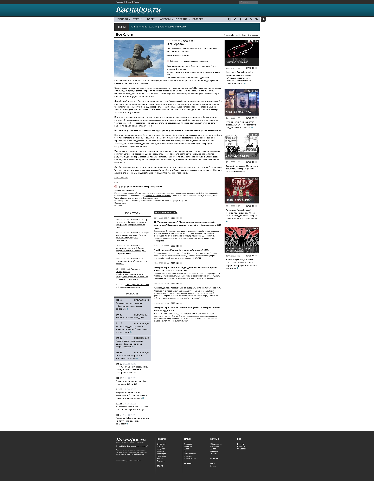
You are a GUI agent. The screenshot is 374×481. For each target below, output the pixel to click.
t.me (116, 182)
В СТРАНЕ (181, 19)
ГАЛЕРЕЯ (198, 19)
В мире (160, 459)
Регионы (160, 451)
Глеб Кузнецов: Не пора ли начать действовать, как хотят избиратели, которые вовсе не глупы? (132, 223)
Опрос (186, 451)
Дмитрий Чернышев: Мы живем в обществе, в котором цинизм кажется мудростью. (242, 169)
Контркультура (190, 454)
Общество (161, 449)
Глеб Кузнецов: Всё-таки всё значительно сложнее (132, 285)
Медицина (214, 446)
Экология (161, 461)
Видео (213, 466)
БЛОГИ (151, 19)
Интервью (188, 444)
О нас (128, 2)
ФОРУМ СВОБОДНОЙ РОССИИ (173, 27)
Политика (241, 446)
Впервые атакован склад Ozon (130, 317)
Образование (216, 444)
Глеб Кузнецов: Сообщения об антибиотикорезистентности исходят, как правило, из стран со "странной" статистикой (132, 274)
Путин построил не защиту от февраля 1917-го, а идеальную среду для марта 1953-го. (241, 125)
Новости (240, 444)
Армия (213, 449)
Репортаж (188, 446)
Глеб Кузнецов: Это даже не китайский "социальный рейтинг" (131, 261)
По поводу (188, 456)
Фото (212, 464)
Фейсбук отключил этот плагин (158, 196)
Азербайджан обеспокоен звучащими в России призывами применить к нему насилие (131, 395)
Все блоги (242, 35)
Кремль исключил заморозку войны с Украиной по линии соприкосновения (129, 344)
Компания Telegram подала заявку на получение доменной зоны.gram (132, 421)
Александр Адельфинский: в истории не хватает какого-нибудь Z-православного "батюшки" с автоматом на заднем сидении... (239, 78)
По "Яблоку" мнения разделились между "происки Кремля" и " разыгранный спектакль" (132, 370)
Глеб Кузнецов (121, 177)
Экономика (161, 456)
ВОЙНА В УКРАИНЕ (138, 27)
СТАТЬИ (137, 19)
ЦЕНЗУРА (153, 27)
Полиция (214, 451)
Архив (136, 2)
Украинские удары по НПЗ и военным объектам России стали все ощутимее (132, 329)
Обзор (186, 449)
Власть (160, 446)
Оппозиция (161, 444)
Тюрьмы (213, 454)
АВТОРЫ (165, 19)
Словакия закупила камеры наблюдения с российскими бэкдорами (129, 306)
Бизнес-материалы (124, 461)
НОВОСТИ (122, 19)
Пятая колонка (190, 459)
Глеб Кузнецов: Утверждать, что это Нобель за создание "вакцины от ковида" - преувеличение (131, 249)
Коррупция (161, 454)
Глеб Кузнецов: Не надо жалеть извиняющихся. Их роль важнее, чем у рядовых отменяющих (132, 236)
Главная (119, 2)
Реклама (137, 461)
